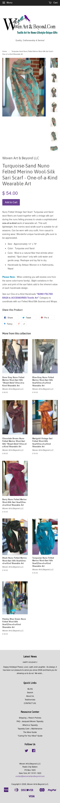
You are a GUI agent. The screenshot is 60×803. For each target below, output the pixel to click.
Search (30, 692)
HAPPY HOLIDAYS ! (30, 662)
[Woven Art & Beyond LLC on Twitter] (26, 751)
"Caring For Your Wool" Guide (30, 735)
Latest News (30, 656)
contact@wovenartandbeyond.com (30, 776)
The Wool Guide (30, 732)
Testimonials (30, 699)
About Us (30, 696)
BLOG (30, 688)
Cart (55, 2)
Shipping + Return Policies (30, 717)
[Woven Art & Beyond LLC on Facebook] (33, 751)
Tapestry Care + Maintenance (30, 728)
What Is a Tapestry (30, 725)
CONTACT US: (30, 703)
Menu (9, 2)
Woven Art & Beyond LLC (37, 784)
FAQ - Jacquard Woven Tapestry (30, 721)
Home (4, 51)
